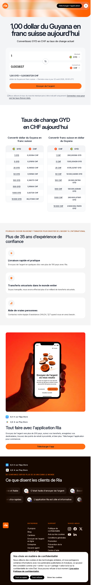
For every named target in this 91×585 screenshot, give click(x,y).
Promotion (52, 541)
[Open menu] (86, 6)
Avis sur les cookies (56, 534)
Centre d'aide (53, 550)
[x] (80, 529)
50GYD (17, 174)
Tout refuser (37, 577)
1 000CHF (58, 197)
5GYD (16, 161)
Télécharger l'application (69, 6)
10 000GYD (17, 199)
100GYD (16, 180)
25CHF (58, 168)
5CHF (58, 161)
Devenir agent (33, 548)
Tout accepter (21, 577)
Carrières (31, 535)
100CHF (58, 180)
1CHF (58, 155)
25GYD (17, 168)
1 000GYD (16, 193)
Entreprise (31, 544)
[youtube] (69, 534)
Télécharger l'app (45, 446)
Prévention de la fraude (55, 545)
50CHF (58, 174)
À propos (31, 528)
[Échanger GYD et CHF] (45, 61)
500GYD (16, 186)
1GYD (16, 155)
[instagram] (69, 529)
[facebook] (75, 529)
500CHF (58, 189)
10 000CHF (58, 206)
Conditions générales (57, 538)
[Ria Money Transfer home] (5, 6)
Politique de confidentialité (54, 529)
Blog (29, 532)
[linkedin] (75, 534)
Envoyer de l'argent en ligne (35, 539)
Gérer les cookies (54, 577)
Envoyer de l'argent (45, 86)
